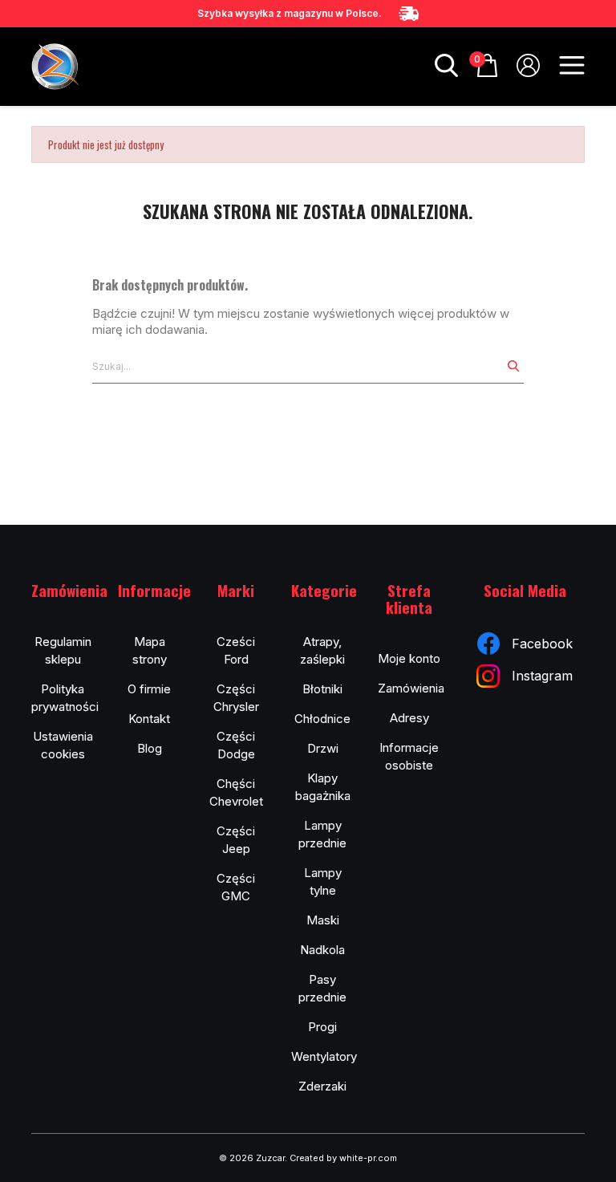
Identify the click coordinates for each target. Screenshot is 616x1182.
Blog (149, 748)
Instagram (542, 676)
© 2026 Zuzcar (252, 1158)
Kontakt (149, 718)
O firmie (149, 689)
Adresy (409, 717)
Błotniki (322, 689)
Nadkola (322, 949)
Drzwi (322, 748)
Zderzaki (322, 1086)
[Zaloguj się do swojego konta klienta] (528, 71)
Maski (322, 920)
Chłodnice (322, 718)
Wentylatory (324, 1056)
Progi (322, 1026)
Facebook (542, 644)
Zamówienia (411, 688)
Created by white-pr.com (343, 1158)
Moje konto (409, 658)
